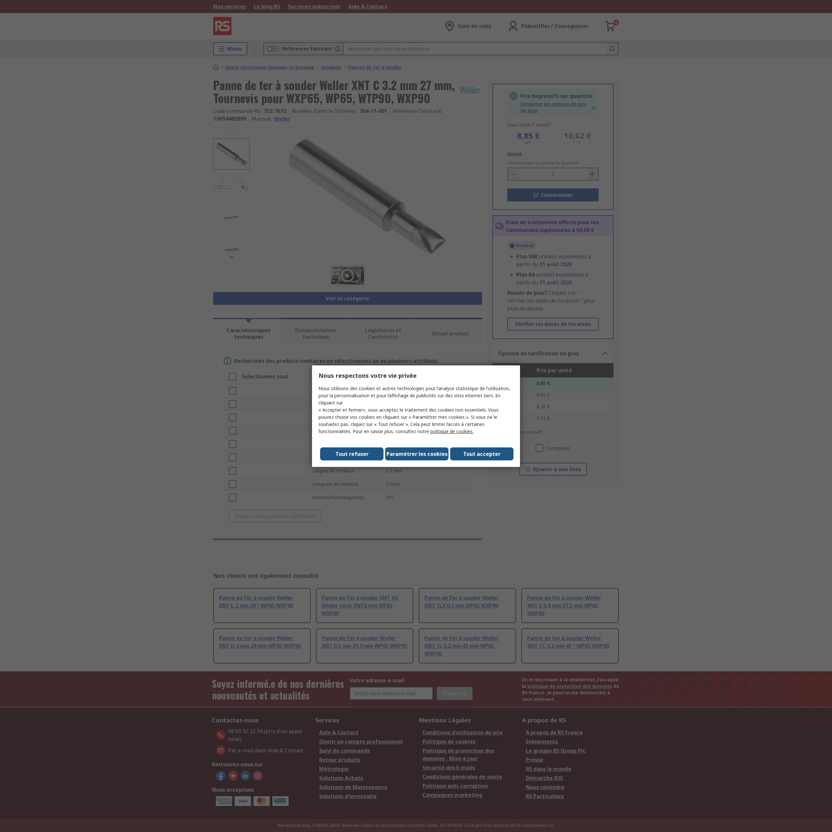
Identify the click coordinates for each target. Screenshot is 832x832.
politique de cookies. (452, 431)
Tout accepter (481, 453)
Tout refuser (352, 453)
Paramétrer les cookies (417, 453)
